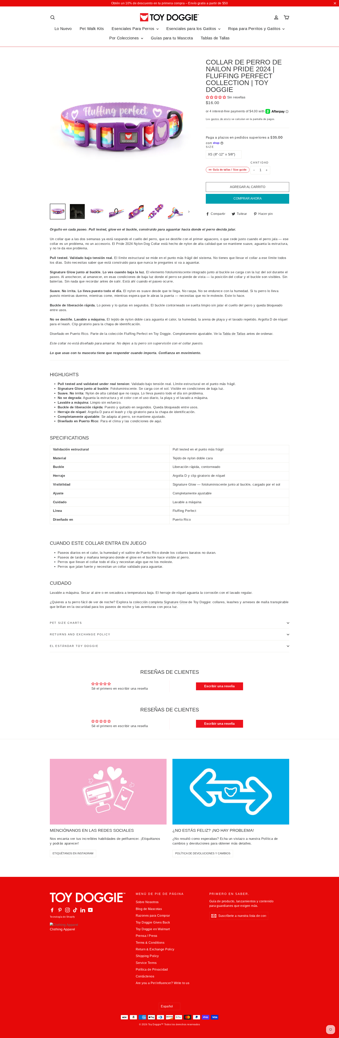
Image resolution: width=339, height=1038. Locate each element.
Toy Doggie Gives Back (153, 922)
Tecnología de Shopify (62, 916)
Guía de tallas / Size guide (230, 169)
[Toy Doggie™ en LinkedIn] (82, 909)
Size (210, 147)
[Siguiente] (188, 211)
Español (167, 1006)
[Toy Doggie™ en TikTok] (75, 909)
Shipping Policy (147, 956)
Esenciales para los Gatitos (191, 28)
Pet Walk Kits (92, 28)
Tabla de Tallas (234, 334)
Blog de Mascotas (149, 909)
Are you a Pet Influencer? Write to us (163, 983)
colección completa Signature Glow (160, 602)
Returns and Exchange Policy (80, 634)
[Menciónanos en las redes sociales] (108, 792)
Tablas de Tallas (215, 38)
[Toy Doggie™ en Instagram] (67, 909)
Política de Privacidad (152, 969)
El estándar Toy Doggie (74, 646)
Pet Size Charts (66, 622)
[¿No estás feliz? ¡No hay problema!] (230, 792)
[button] (216, 97)
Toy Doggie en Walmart (153, 929)
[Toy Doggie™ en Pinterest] (59, 909)
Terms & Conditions (150, 942)
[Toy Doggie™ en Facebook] (52, 909)
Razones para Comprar (153, 915)
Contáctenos (145, 976)
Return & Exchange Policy (155, 949)
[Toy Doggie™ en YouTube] (90, 909)
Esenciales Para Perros (134, 28)
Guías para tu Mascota (172, 38)
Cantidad (260, 162)
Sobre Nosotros (147, 902)
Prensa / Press (146, 935)
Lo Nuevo (63, 28)
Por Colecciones (124, 38)
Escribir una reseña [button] (219, 686)
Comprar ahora (247, 198)
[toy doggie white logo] (90, 897)
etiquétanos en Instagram (73, 853)
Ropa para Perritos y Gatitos (255, 28)
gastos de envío (221, 119)
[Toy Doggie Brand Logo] (169, 17)
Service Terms (146, 962)
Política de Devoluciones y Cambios (202, 853)
